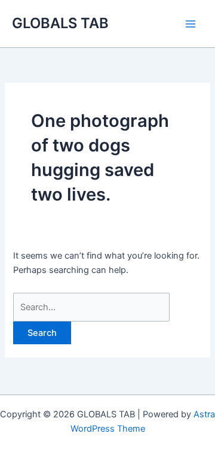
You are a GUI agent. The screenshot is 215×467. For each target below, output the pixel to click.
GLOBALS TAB (60, 23)
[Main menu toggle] (190, 24)
